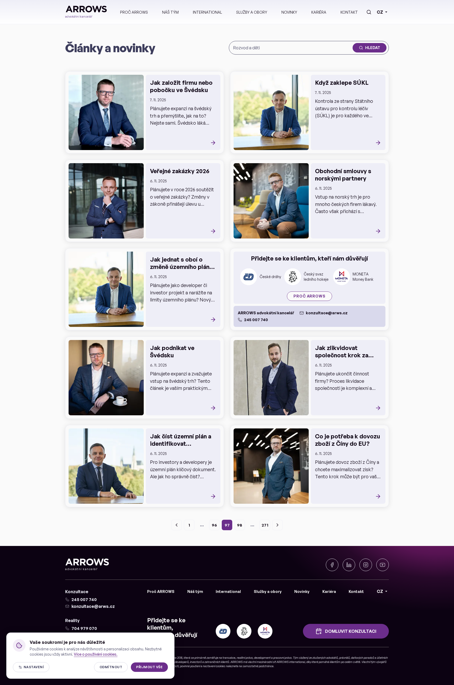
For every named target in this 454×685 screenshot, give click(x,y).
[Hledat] (369, 12)
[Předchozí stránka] (176, 525)
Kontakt (349, 12)
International (207, 12)
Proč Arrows (309, 296)
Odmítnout (111, 667)
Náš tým (170, 12)
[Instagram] (365, 565)
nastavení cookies (214, 666)
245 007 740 (256, 319)
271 (265, 525)
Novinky (289, 12)
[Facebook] (332, 565)
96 (214, 525)
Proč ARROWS (134, 12)
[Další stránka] (277, 525)
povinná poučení (190, 666)
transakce (229, 658)
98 (239, 525)
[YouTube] (382, 565)
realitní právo (245, 658)
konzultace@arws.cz (327, 312)
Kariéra (318, 12)
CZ (380, 12)
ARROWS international (290, 662)
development (262, 658)
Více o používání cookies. (95, 654)
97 (227, 525)
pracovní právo (282, 658)
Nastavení (34, 667)
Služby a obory (251, 12)
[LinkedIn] (349, 565)
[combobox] (291, 48)
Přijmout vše (149, 667)
